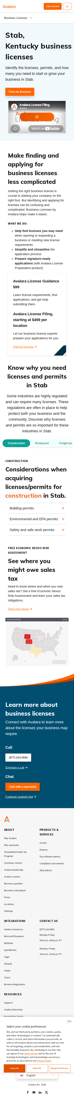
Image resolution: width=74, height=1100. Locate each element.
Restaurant (42, 443)
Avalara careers (12, 876)
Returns (44, 849)
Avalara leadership (13, 869)
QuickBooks (10, 949)
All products (46, 870)
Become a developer (15, 890)
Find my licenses (20, 91)
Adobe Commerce (13, 929)
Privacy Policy (44, 1060)
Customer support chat (19, 796)
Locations (9, 904)
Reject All (37, 1068)
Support (8, 1002)
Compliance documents (52, 863)
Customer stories (13, 862)
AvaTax (43, 842)
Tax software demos (50, 856)
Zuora (7, 977)
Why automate (11, 845)
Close (69, 1021)
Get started (52, 6)
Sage (6, 956)
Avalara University (13, 1009)
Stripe (7, 970)
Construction (16, 443)
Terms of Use (31, 1053)
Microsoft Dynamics (14, 936)
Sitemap (8, 911)
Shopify (8, 963)
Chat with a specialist (22, 786)
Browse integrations (14, 984)
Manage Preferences (59, 1068)
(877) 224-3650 (18, 757)
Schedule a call (14, 767)
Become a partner (13, 883)
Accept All (14, 1068)
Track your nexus (18, 609)
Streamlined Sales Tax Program (15, 854)
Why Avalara (10, 838)
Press (7, 897)
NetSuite (8, 943)
